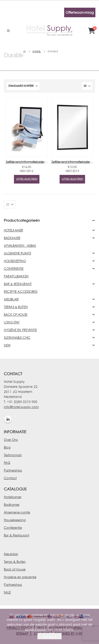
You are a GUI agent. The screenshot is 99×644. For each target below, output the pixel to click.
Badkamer (11, 504)
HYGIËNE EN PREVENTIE (20, 330)
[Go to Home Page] (24, 51)
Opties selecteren (26, 179)
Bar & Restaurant (16, 535)
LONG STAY (12, 322)
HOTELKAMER (13, 230)
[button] (8, 31)
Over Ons (11, 440)
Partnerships (13, 470)
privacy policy (36, 629)
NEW (7, 345)
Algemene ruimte (17, 512)
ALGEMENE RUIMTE (17, 253)
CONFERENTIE (14, 268)
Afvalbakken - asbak (20, 245)
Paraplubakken (16, 276)
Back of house (14, 569)
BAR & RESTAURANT (18, 284)
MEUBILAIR (11, 299)
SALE (7, 592)
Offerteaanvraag (80, 12)
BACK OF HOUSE (15, 314)
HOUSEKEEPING (15, 261)
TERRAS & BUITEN (16, 307)
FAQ (7, 463)
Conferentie (13, 527)
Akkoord (49, 636)
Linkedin (8, 419)
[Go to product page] (26, 127)
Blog (7, 447)
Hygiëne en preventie (20, 577)
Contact (10, 478)
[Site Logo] (49, 30)
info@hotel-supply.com (21, 407)
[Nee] (93, 626)
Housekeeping (15, 520)
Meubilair (11, 554)
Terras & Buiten (15, 562)
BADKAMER (12, 238)
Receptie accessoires (20, 291)
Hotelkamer (12, 497)
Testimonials (13, 455)
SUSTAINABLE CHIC (17, 337)
